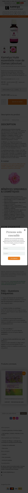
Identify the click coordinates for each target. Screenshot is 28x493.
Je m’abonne (14, 258)
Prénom (6, 248)
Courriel (6, 253)
